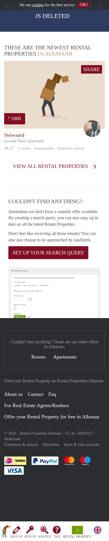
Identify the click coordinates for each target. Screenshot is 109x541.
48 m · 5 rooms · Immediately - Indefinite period (44, 148)
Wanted (44, 536)
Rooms (38, 357)
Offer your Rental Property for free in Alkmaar (51, 416)
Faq (52, 394)
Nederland (12, 439)
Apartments (65, 357)
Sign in (30, 536)
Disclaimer (51, 444)
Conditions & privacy (21, 444)
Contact (35, 394)
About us (13, 394)
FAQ (57, 536)
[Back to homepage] (6, 532)
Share (91, 69)
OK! (84, 4)
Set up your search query (48, 252)
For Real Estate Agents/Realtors (36, 405)
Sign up (16, 536)
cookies (38, 5)
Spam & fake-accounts (81, 444)
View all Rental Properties (51, 166)
